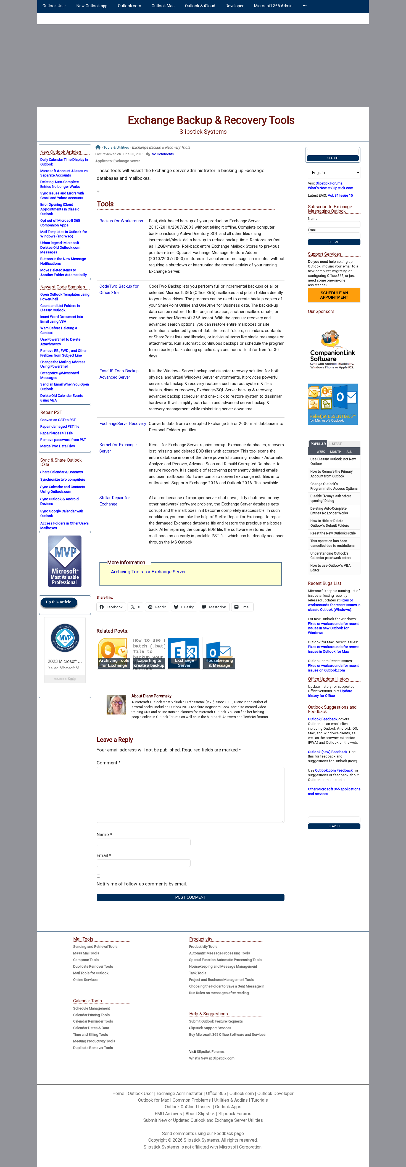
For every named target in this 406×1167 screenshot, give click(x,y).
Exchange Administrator (179, 1093)
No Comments (163, 154)
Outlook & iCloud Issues (188, 1106)
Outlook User (140, 1093)
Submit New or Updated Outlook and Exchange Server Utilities (203, 1120)
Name (104, 834)
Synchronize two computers (62, 479)
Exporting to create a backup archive (149, 665)
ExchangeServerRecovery (122, 423)
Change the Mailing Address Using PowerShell (62, 364)
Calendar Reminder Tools (93, 1021)
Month (335, 452)
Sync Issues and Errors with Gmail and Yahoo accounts (62, 195)
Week (321, 452)
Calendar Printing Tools (91, 1015)
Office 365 (216, 1093)
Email (104, 855)
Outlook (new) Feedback (327, 752)
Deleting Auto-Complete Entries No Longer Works (60, 184)
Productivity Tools (203, 946)
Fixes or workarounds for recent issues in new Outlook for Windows (333, 628)
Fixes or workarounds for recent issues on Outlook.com (333, 667)
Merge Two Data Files (57, 446)
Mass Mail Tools (86, 953)
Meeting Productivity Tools (94, 1041)
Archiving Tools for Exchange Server (148, 571)
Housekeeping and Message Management (223, 966)
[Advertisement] (203, 65)
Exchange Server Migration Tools (184, 665)
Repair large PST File (56, 433)
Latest (335, 444)
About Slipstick (200, 1113)
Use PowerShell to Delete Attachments (60, 341)
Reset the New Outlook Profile (333, 533)
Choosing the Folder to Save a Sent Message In (226, 986)
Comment (109, 762)
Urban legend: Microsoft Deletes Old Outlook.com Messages (60, 247)
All (349, 452)
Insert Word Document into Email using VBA (61, 319)
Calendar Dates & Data (91, 1028)
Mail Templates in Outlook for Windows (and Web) (63, 234)
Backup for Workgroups (121, 220)
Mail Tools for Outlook (91, 973)
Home (118, 1093)
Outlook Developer (275, 1093)
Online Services (85, 980)
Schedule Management (91, 1008)
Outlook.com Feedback (334, 770)
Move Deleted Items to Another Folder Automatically (63, 272)
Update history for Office (330, 693)
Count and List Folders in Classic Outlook (60, 308)
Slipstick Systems (203, 131)
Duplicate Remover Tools (93, 966)
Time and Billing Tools (90, 1034)
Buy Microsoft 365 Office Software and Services (227, 1034)
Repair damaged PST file (59, 426)
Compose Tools (86, 960)
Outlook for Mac (153, 1100)
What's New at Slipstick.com (330, 188)
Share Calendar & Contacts (61, 472)
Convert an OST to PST (58, 420)
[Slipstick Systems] (98, 147)
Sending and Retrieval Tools (95, 946)
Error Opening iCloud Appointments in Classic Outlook (59, 209)
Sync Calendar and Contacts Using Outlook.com (62, 489)
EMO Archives (168, 1113)
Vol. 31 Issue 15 (340, 195)
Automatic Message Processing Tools (219, 953)
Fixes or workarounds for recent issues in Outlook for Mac (333, 649)
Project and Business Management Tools (221, 980)
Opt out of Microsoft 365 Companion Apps (60, 222)
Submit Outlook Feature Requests (216, 1021)
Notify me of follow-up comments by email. (142, 884)
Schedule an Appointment (334, 295)
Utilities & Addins (231, 1100)
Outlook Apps (228, 1106)
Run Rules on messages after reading (219, 993)
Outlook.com (242, 1093)
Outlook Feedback (323, 719)
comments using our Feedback (203, 1133)
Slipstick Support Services (210, 1028)
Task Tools (197, 973)
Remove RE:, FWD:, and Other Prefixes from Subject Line (63, 353)
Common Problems (192, 1100)
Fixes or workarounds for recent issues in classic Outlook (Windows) (334, 605)
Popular (318, 444)
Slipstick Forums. (329, 183)
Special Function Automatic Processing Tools (225, 960)
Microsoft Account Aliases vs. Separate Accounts (64, 173)
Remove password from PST (63, 440)
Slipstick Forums (234, 1113)
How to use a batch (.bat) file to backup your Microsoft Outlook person (149, 657)
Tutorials (259, 1100)
